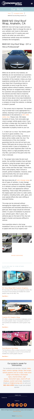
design (20, 370)
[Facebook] (8, 405)
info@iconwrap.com (15, 383)
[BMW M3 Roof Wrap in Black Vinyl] (7, 238)
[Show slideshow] (17, 255)
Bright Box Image (17, 411)
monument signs (14, 379)
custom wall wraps (16, 381)
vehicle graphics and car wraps (13, 372)
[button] (31, 3)
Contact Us (4, 397)
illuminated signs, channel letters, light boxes (16, 377)
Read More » (5, 296)
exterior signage (12, 370)
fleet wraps (27, 370)
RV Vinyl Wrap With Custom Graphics (15, 288)
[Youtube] (21, 405)
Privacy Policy (19, 416)
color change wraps (23, 180)
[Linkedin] (25, 405)
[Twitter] (17, 405)
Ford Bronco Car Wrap (10, 348)
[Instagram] (13, 405)
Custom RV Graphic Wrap (11, 317)
